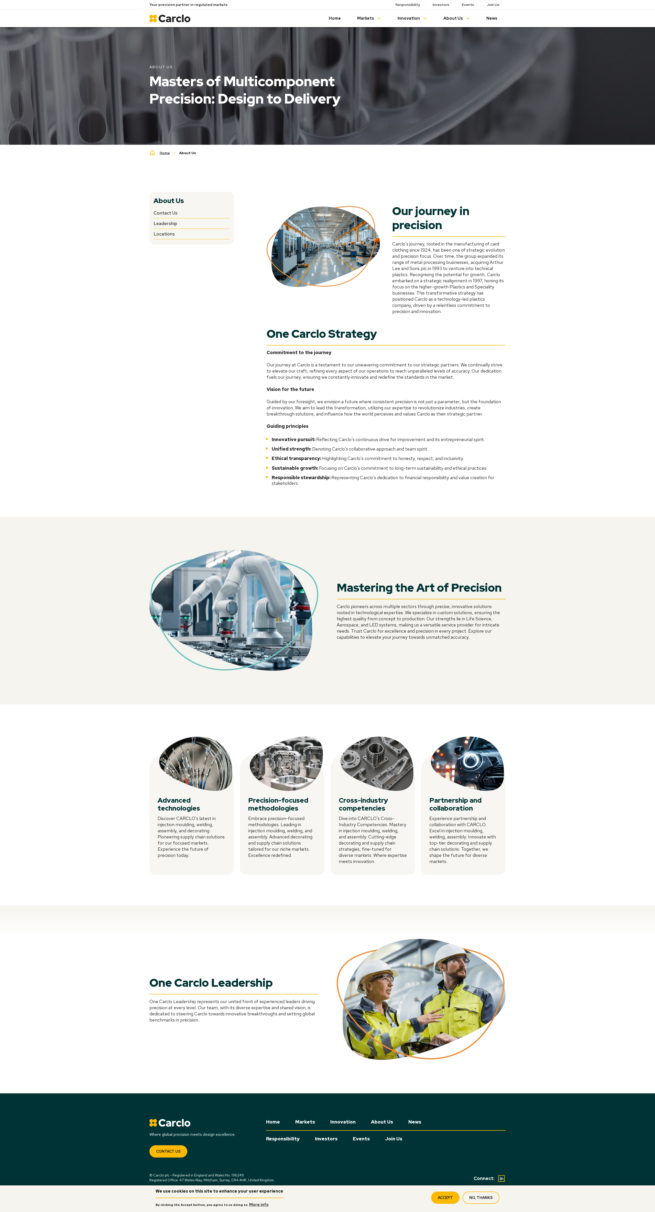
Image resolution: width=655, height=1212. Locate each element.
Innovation (409, 18)
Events (468, 4)
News (491, 18)
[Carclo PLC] (169, 18)
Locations (164, 234)
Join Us (493, 4)
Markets (365, 18)
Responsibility (408, 4)
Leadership (165, 223)
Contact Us (166, 213)
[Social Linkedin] (501, 1178)
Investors (441, 4)
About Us (453, 18)
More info (259, 1204)
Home (335, 18)
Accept (445, 1197)
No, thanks (481, 1197)
